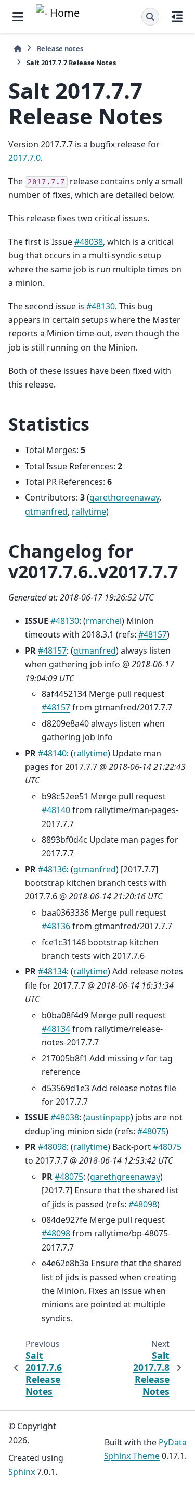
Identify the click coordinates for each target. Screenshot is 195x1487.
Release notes (60, 48)
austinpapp (108, 1117)
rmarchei (104, 621)
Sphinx (21, 1472)
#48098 (52, 1147)
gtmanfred (46, 511)
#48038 (88, 241)
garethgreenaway (124, 497)
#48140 (52, 753)
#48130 (100, 306)
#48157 (152, 634)
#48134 (52, 971)
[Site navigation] (18, 17)
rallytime (89, 511)
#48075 (151, 1131)
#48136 (52, 869)
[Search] (150, 17)
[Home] (17, 48)
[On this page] (177, 17)
